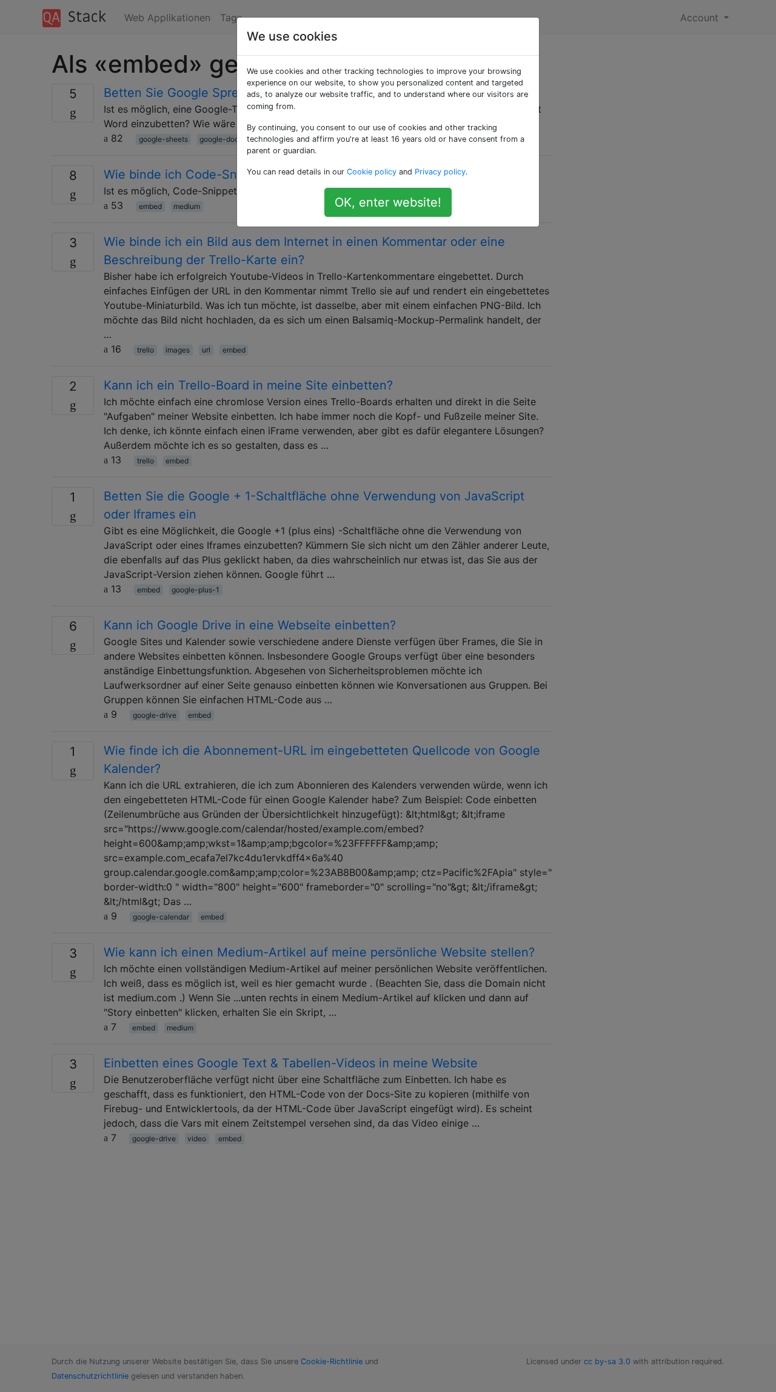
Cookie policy (371, 171)
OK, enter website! (388, 202)
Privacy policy (440, 171)
